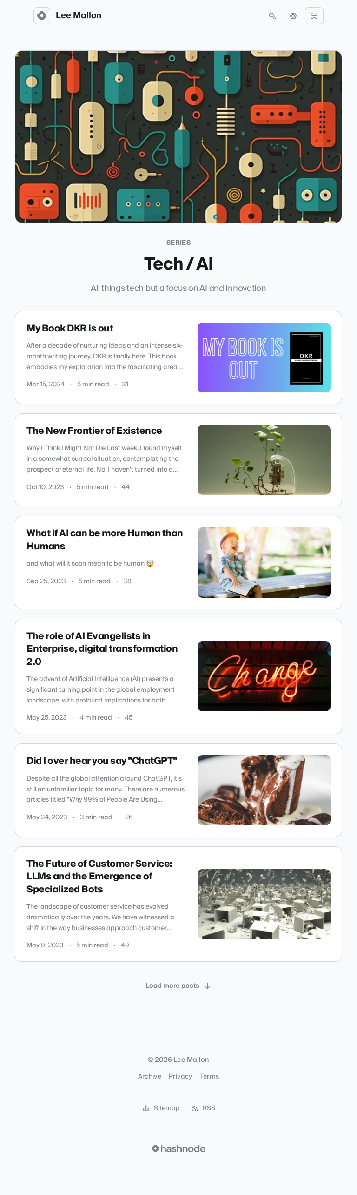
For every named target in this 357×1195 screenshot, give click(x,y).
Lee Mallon (78, 15)
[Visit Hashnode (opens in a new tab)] (178, 1148)
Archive (149, 1076)
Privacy (180, 1076)
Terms (209, 1076)
